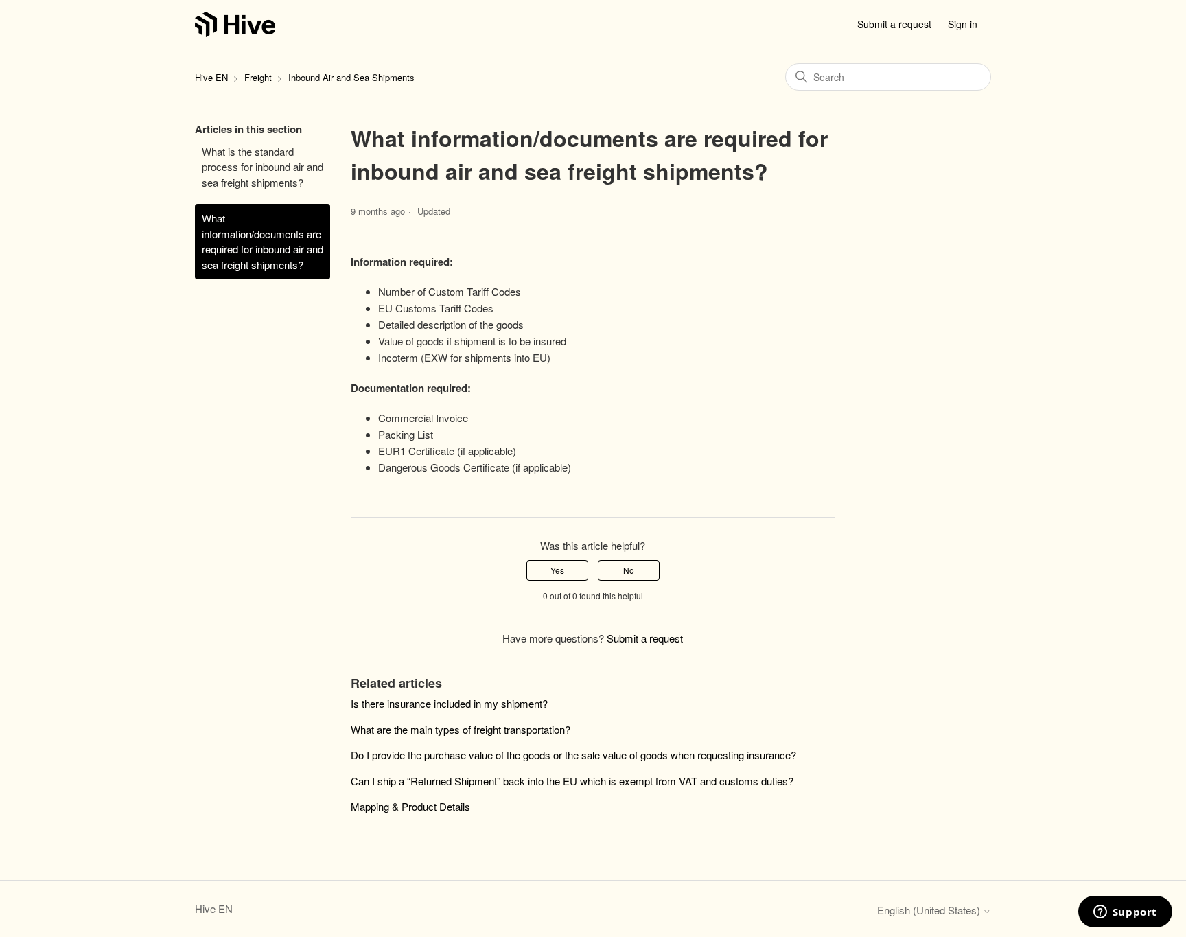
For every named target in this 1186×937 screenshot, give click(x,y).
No (628, 570)
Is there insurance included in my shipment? (449, 703)
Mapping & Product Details (410, 806)
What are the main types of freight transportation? (460, 729)
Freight (259, 77)
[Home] (235, 24)
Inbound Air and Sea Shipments (351, 77)
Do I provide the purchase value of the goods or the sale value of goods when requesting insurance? (573, 755)
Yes (557, 570)
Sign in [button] (962, 24)
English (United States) (930, 910)
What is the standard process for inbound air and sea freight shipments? (262, 166)
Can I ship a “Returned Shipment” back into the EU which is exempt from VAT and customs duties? (572, 781)
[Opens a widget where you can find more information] (1125, 913)
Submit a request (894, 24)
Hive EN (211, 77)
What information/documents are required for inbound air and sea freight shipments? (262, 241)
